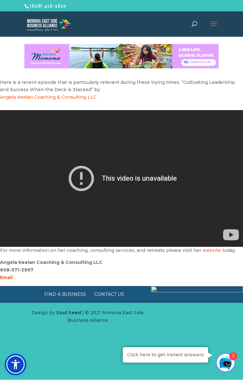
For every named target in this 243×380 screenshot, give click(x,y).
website (211, 250)
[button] (15, 364)
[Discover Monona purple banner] (121, 67)
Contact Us (109, 294)
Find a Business (65, 294)
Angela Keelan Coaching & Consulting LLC (48, 97)
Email (6, 277)
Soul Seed (68, 312)
